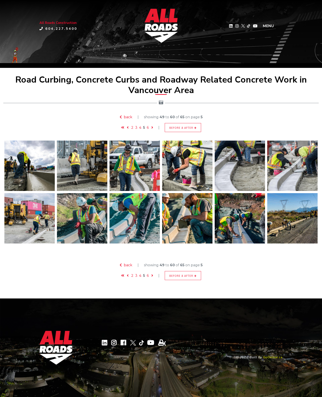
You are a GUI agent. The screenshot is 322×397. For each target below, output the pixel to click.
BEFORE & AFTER (181, 128)
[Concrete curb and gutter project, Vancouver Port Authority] (29, 166)
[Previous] (128, 127)
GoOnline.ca (273, 357)
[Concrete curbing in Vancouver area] (82, 218)
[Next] (152, 127)
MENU (268, 26)
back (127, 117)
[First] (122, 127)
